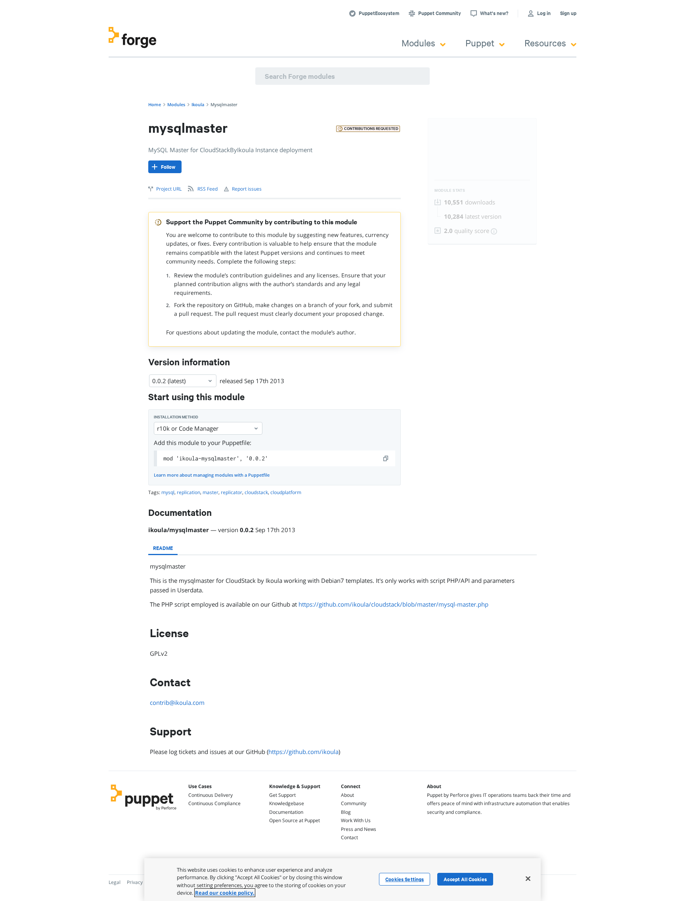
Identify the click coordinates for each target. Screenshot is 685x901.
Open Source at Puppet (294, 820)
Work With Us (356, 820)
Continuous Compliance (214, 803)
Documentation (286, 812)
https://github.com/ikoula (303, 752)
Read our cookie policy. (224, 892)
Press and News (358, 829)
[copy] (386, 458)
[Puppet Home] (144, 811)
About (347, 795)
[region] (342, 879)
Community (353, 803)
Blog (346, 812)
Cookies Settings (404, 879)
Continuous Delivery (210, 795)
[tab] (163, 548)
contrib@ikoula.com (177, 702)
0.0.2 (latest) (169, 381)
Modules (418, 42)
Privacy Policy (142, 882)
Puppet (479, 42)
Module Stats (449, 190)
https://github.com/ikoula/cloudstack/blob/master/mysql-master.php (393, 604)
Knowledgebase (286, 803)
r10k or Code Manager (187, 428)
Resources (545, 42)
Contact (349, 837)
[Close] (528, 878)
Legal (115, 882)
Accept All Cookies (465, 879)
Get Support (282, 795)
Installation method (176, 417)
